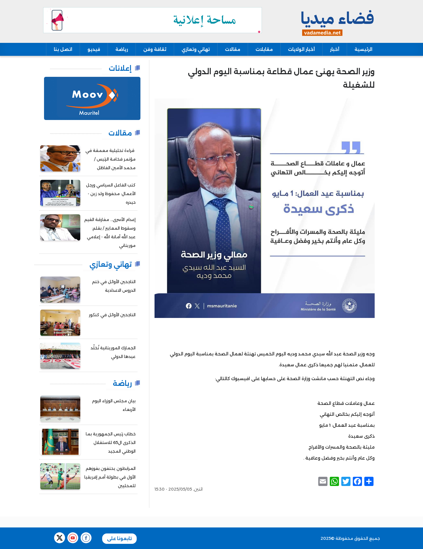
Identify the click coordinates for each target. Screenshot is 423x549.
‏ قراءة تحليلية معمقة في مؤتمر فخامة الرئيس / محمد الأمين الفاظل (110, 159)
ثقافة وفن (154, 49)
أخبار (334, 49)
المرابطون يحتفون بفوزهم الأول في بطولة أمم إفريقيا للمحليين (110, 477)
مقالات (232, 49)
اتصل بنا (63, 49)
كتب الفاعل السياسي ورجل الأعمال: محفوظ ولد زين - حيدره (111, 193)
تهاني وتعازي (196, 49)
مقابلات (264, 49)
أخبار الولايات (301, 49)
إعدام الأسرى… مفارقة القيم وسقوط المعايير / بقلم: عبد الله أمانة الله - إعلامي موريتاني (110, 232)
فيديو (93, 49)
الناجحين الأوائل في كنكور (112, 314)
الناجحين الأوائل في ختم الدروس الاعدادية (114, 286)
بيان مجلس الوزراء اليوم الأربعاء (114, 405)
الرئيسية (363, 49)
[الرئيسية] (336, 21)
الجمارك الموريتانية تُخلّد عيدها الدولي (113, 352)
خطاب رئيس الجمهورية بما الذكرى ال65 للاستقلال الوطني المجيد (111, 442)
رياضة (121, 49)
